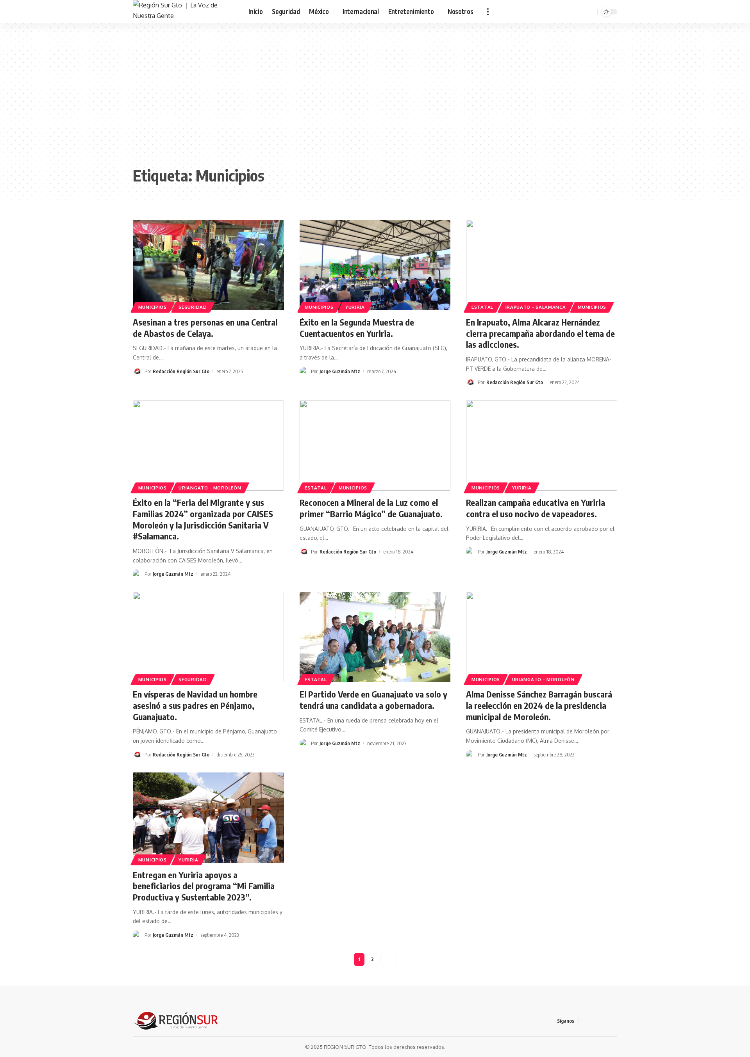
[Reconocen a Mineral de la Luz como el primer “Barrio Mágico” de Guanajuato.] (375, 445)
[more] (487, 11)
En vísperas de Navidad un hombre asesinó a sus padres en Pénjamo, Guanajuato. (195, 705)
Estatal (482, 307)
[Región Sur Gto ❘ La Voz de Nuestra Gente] (184, 11)
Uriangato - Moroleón (210, 488)
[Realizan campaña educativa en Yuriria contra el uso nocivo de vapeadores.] (541, 445)
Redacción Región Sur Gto (181, 371)
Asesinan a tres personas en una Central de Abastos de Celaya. (205, 328)
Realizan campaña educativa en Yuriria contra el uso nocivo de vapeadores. (535, 508)
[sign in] (570, 12)
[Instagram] (613, 1021)
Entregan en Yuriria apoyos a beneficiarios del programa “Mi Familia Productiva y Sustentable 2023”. (204, 885)
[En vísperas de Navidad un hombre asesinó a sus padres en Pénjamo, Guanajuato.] (208, 637)
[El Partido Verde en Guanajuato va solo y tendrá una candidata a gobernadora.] (375, 637)
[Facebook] (584, 1021)
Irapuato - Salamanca (535, 307)
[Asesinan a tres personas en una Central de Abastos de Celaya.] (208, 265)
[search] (590, 11)
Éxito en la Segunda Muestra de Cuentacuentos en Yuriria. (357, 328)
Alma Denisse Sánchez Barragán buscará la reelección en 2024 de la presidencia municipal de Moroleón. (539, 705)
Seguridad (193, 307)
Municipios (152, 307)
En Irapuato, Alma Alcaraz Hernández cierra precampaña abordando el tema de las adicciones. (540, 333)
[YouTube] (603, 1021)
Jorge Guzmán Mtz (340, 371)
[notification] (580, 12)
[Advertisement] (375, 97)
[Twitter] (594, 1021)
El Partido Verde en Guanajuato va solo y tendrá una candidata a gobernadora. (373, 700)
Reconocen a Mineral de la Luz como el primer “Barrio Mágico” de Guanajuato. (371, 508)
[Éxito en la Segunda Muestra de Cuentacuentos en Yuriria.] (375, 265)
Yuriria (355, 307)
